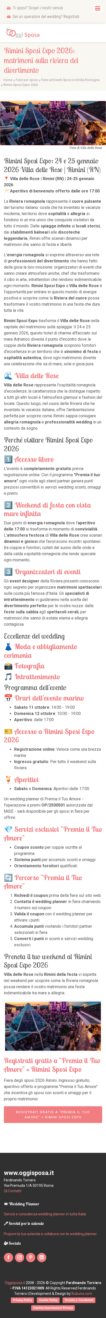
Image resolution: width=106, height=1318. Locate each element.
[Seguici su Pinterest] (30, 1257)
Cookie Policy (48, 1300)
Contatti (14, 1191)
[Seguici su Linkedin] (41, 1257)
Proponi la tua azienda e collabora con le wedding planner (50, 1234)
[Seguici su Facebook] (8, 1257)
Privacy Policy (22, 1300)
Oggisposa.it (15, 1283)
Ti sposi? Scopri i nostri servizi (37, 7)
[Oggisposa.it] (24, 33)
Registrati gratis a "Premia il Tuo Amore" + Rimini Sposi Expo (53, 1114)
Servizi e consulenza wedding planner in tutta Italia (45, 1214)
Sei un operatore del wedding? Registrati (45, 16)
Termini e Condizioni (79, 1300)
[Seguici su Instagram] (19, 1257)
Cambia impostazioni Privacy (53, 1308)
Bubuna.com (82, 1294)
